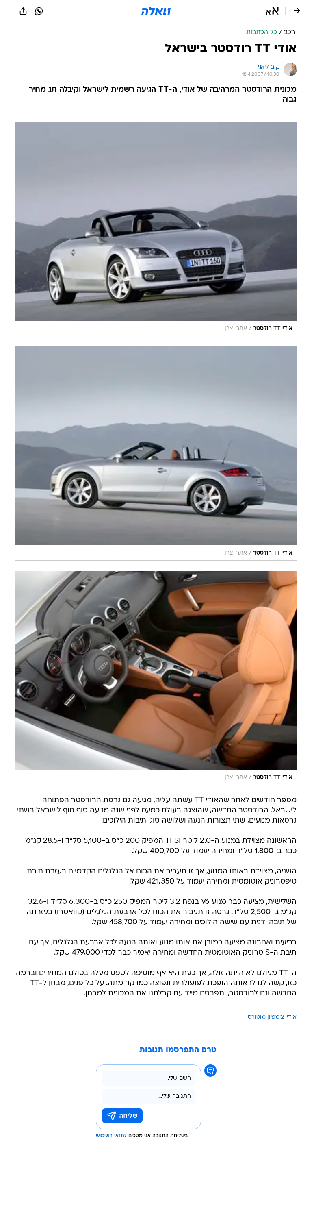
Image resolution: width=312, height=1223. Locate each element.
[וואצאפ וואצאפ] (39, 11)
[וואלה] (156, 11)
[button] (272, 11)
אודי (292, 1017)
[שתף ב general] (23, 11)
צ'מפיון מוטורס (266, 1017)
